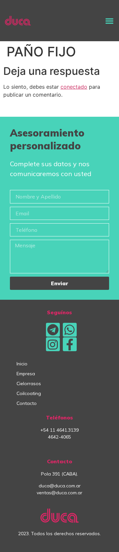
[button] (109, 20)
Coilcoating (29, 393)
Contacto (27, 403)
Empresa (26, 374)
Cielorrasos (29, 383)
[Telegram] (53, 330)
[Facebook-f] (70, 344)
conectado (73, 86)
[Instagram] (53, 344)
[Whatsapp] (70, 330)
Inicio (22, 364)
